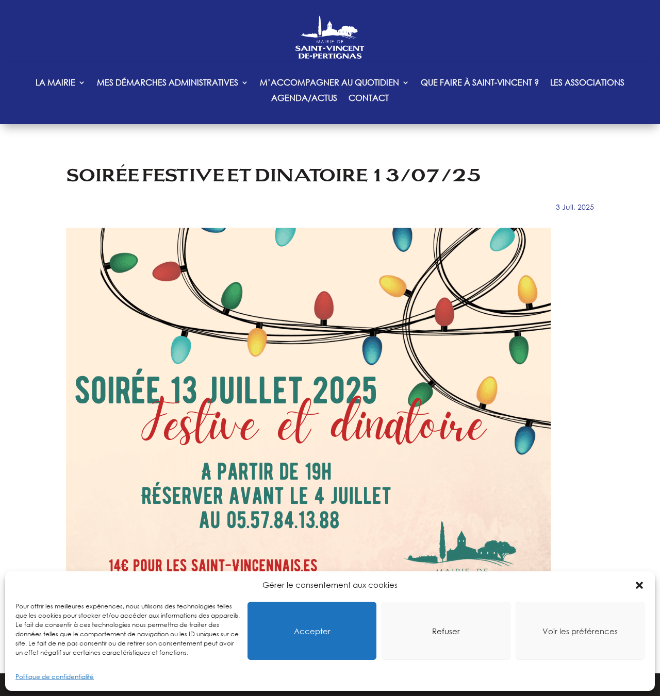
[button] (639, 585)
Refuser (446, 631)
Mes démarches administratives (167, 83)
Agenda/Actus (304, 98)
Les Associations (587, 83)
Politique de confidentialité (54, 676)
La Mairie (55, 83)
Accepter (312, 631)
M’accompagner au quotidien (329, 83)
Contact (369, 98)
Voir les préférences (580, 631)
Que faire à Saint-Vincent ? (480, 83)
